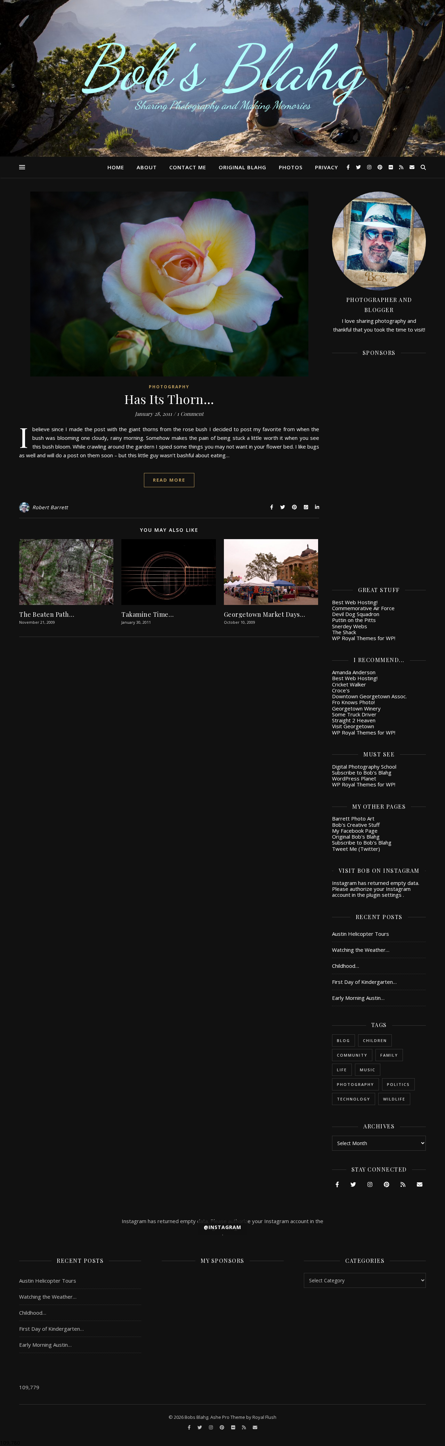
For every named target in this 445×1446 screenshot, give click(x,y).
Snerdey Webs (349, 626)
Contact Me (187, 167)
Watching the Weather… (360, 949)
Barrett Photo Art (353, 818)
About (147, 167)
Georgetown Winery (356, 708)
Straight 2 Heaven (353, 720)
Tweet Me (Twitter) (356, 848)
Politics (398, 1084)
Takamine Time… (147, 614)
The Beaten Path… (46, 614)
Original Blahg (242, 167)
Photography (169, 387)
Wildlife (394, 1099)
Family (389, 1055)
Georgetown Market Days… (264, 614)
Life (342, 1069)
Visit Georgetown (353, 726)
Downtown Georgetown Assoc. (369, 696)
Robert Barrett (50, 507)
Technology (353, 1099)
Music (367, 1069)
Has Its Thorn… (169, 398)
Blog (343, 1040)
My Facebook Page (355, 830)
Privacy (326, 167)
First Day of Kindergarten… (364, 981)
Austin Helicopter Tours (360, 933)
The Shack (344, 632)
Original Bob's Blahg (356, 836)
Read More (169, 480)
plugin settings (384, 894)
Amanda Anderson (353, 672)
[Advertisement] (379, 466)
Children (375, 1040)
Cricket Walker (349, 684)
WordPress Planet (354, 778)
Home (115, 167)
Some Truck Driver (354, 714)
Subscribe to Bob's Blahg (361, 772)
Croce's (341, 690)
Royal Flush (264, 1417)
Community (352, 1055)
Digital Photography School (364, 766)
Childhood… (345, 965)
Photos (290, 167)
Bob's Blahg (222, 68)
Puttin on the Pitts (354, 619)
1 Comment (190, 413)
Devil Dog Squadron (355, 614)
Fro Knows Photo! (353, 702)
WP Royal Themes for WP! (363, 638)
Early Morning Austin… (358, 997)
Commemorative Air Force (363, 608)
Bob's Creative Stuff (356, 824)
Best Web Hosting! (355, 602)
